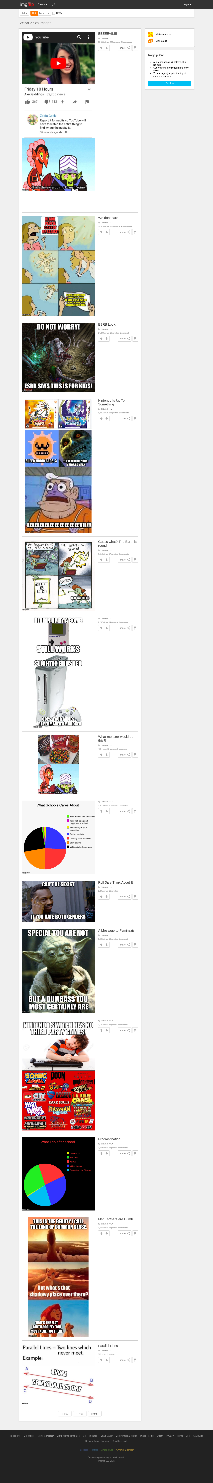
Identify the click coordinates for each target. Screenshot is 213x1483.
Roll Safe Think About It (115, 882)
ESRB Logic (107, 324)
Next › (94, 1413)
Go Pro (170, 83)
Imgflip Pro (15, 1436)
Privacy (170, 1436)
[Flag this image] (135, 48)
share (123, 47)
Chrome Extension (125, 1450)
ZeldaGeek (28, 23)
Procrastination (109, 1139)
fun (111, 38)
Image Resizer (147, 1436)
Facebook (83, 1450)
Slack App (198, 1436)
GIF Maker (29, 1436)
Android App (107, 1450)
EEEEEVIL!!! (107, 33)
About (160, 1436)
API (188, 1436)
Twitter (95, 1450)
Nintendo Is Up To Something (111, 402)
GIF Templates (90, 1436)
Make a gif (161, 40)
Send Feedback (120, 1441)
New (41, 13)
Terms (180, 1436)
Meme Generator (45, 1436)
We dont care (108, 218)
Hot (34, 13)
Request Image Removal (97, 1441)
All (23, 13)
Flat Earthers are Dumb (115, 1219)
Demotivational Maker (126, 1436)
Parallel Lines (108, 1346)
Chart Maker (106, 1436)
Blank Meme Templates (68, 1436)
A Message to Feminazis (116, 930)
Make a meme (163, 34)
